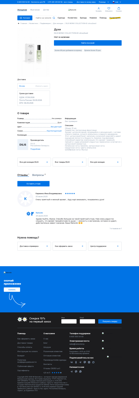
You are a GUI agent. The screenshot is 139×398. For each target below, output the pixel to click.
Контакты (47, 364)
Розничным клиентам (52, 351)
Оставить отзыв (33, 184)
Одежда (61, 18)
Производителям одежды (54, 360)
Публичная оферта (25, 366)
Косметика (72, 18)
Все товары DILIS (62, 162)
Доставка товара (25, 343)
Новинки (93, 18)
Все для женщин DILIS (29, 162)
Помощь (103, 18)
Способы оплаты (24, 347)
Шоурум (47, 347)
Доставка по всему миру (86, 2)
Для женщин (58, 23)
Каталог (26, 18)
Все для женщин (97, 162)
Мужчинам (35, 10)
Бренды (83, 18)
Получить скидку (110, 321)
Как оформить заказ (63, 246)
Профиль (99, 11)
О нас (45, 339)
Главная (23, 23)
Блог (45, 343)
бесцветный (56, 127)
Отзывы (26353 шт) (51, 368)
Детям (46, 10)
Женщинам (22, 10)
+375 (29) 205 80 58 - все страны (60, 2)
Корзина (119, 11)
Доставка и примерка (29, 246)
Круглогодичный (54, 131)
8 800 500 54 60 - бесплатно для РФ (31, 2)
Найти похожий (87, 43)
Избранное (109, 11)
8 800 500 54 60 (77, 337)
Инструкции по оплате (27, 351)
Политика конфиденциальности (26, 361)
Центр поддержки (98, 246)
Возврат (21, 356)
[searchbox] (45, 17)
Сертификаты (23, 370)
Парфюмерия (45, 23)
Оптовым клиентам (51, 356)
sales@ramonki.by (77, 344)
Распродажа (115, 18)
